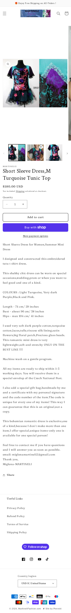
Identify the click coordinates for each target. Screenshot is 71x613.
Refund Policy (16, 516)
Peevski (57, 609)
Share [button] (10, 474)
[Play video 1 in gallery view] (35, 152)
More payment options (35, 236)
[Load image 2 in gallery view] (54, 152)
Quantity (8, 197)
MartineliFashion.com (29, 609)
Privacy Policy (16, 508)
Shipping (20, 191)
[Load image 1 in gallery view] (16, 152)
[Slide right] (67, 153)
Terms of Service (18, 524)
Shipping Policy (17, 532)
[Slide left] (4, 153)
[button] (4, 13)
